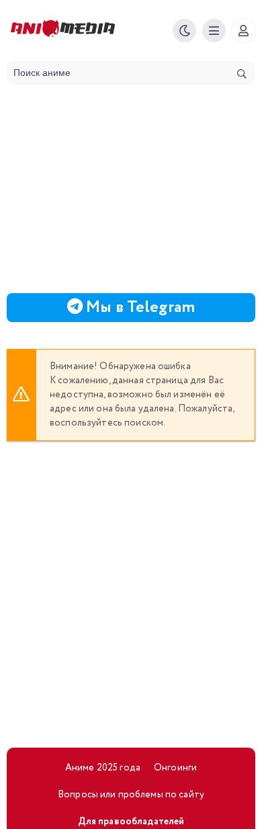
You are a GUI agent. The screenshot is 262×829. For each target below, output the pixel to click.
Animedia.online (87, 30)
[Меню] (214, 30)
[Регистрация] (243, 30)
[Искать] (241, 74)
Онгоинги (175, 768)
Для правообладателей (131, 821)
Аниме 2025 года (102, 768)
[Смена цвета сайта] (184, 30)
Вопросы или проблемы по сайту (131, 794)
